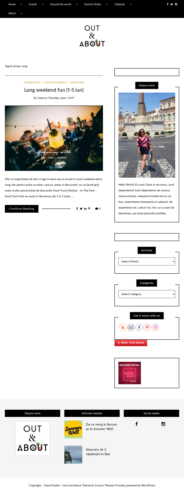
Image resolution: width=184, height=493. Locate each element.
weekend (77, 82)
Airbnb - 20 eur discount (132, 342)
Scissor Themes (104, 485)
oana (41, 98)
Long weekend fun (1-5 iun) (54, 90)
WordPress (148, 485)
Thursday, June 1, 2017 (61, 98)
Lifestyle (120, 4)
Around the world (60, 4)
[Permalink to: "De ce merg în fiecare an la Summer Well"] (73, 429)
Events (33, 4)
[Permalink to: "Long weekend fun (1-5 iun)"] (54, 138)
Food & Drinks (92, 4)
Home (12, 4)
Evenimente (32, 82)
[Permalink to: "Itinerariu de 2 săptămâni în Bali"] (73, 454)
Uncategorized (56, 82)
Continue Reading (21, 208)
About (12, 13)
